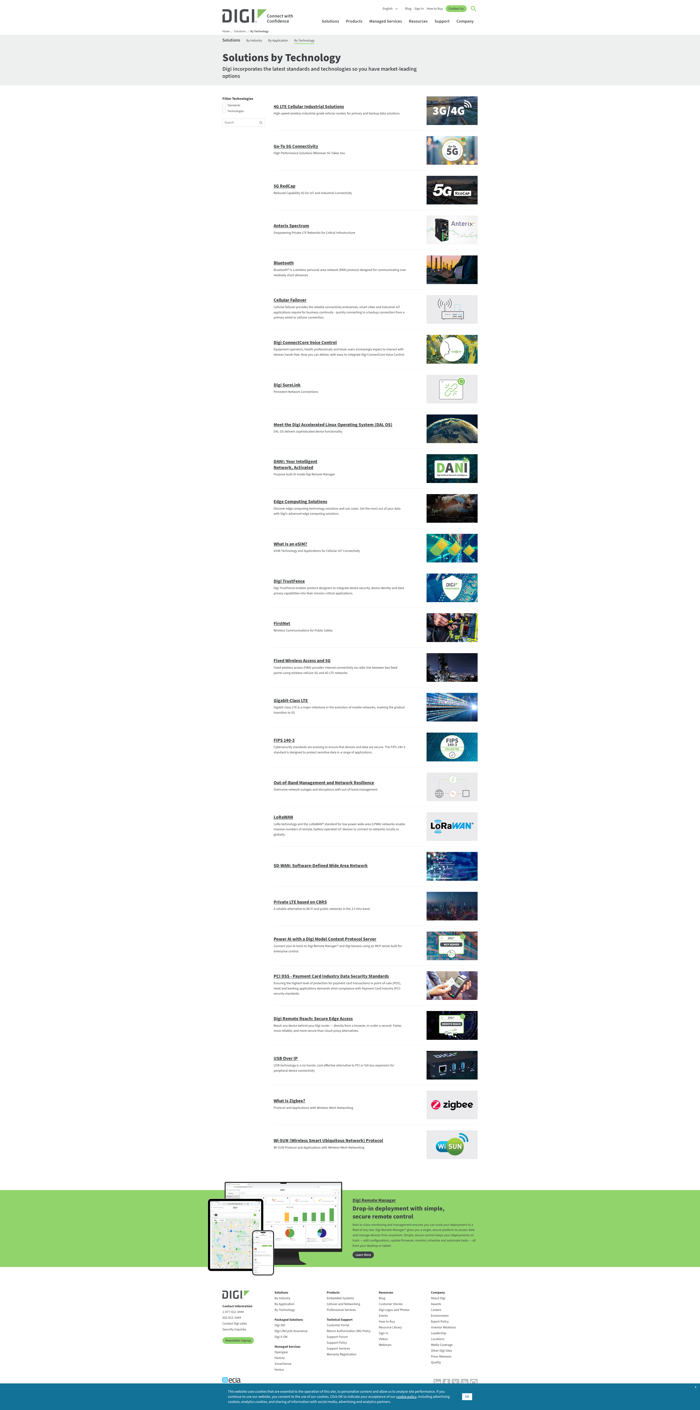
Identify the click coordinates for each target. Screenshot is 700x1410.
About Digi (438, 1298)
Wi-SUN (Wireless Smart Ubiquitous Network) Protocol (328, 1140)
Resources (418, 21)
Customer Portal (338, 1325)
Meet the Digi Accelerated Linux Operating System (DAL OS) (333, 424)
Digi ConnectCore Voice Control (305, 342)
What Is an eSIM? (290, 544)
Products (354, 21)
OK (467, 1396)
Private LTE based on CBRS (300, 902)
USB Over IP (286, 1058)
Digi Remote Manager (374, 1200)
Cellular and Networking (343, 1304)
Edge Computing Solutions (300, 501)
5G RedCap (284, 186)
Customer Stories (391, 1304)
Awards (436, 1304)
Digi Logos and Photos (394, 1310)
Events (383, 1315)
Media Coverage (442, 1345)
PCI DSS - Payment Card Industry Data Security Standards (331, 976)
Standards (234, 105)
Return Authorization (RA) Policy (349, 1331)
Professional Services (341, 1310)
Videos (383, 1339)
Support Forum (337, 1337)
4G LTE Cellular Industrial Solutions (309, 106)
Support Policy (337, 1342)
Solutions (330, 21)
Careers (436, 1310)
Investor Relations (443, 1327)
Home (226, 31)
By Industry (254, 40)
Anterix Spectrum (291, 225)
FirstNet (282, 623)
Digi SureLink (287, 385)
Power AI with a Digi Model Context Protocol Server (325, 939)
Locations (437, 1339)
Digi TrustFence (289, 581)
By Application (278, 40)
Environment (440, 1315)
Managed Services (385, 21)
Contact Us (456, 8)
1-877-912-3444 (233, 1312)
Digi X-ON (281, 1337)
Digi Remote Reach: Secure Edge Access (313, 1018)
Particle (280, 1358)
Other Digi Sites (441, 1350)
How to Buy (435, 8)
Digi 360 (280, 1325)
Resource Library (390, 1327)
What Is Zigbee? (289, 1101)
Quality (436, 1362)
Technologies (236, 111)
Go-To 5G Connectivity (296, 146)
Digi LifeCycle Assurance (291, 1331)
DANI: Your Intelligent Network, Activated (295, 464)
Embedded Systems (340, 1298)
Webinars (385, 1345)
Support (442, 21)
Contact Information (237, 1306)
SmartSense (283, 1364)
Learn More (363, 1255)
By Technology (259, 31)
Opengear (281, 1352)
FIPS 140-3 (284, 740)
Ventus (279, 1369)
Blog (408, 8)
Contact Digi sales (234, 1323)
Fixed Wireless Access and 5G (302, 660)
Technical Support (340, 1320)
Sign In (419, 8)
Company (465, 21)
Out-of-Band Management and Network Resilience (324, 782)
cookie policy (406, 1396)
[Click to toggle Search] (474, 9)
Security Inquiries (234, 1329)
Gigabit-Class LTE (291, 700)
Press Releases (441, 1356)
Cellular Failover (290, 300)
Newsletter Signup (238, 1340)
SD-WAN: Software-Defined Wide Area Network (321, 865)
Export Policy (440, 1321)
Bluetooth (284, 263)
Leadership (438, 1333)
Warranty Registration (341, 1354)
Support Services (338, 1348)
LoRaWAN (283, 817)
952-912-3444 (231, 1317)
